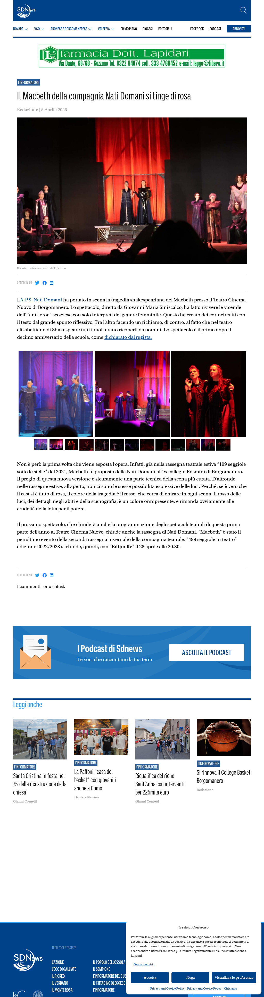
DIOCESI (148, 29)
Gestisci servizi (143, 964)
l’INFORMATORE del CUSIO (111, 976)
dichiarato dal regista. (128, 337)
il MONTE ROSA (62, 990)
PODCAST (215, 29)
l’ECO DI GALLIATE (64, 969)
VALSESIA (104, 29)
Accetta (150, 977)
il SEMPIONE (101, 969)
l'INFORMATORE (28, 82)
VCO (37, 29)
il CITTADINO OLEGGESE (109, 983)
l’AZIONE (58, 962)
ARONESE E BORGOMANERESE (69, 29)
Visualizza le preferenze (234, 977)
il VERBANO (60, 983)
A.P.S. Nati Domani (41, 300)
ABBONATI (239, 29)
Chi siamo (230, 988)
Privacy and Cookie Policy (167, 988)
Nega (190, 977)
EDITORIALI (165, 29)
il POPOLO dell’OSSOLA (109, 962)
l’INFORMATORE (103, 990)
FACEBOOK (197, 29)
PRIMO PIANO (129, 29)
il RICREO (58, 976)
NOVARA (18, 29)
